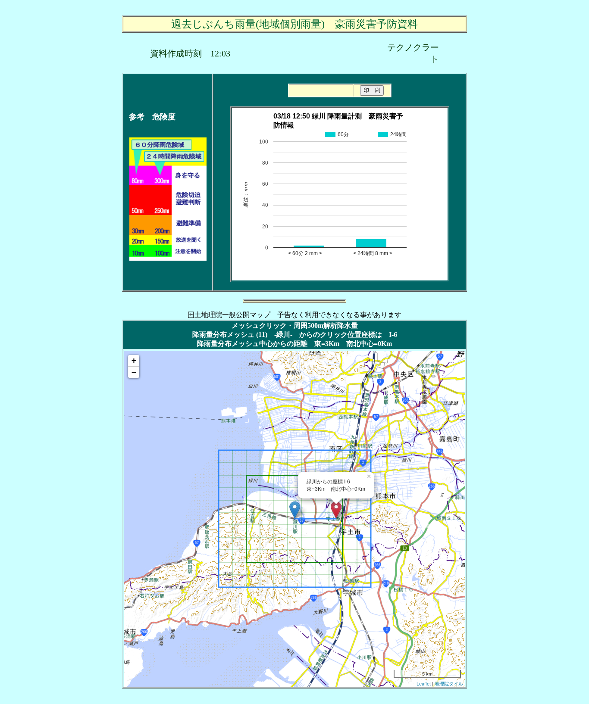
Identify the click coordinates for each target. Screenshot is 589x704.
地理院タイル (449, 683)
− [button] (134, 372)
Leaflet (424, 683)
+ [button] (134, 360)
